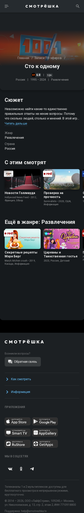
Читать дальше (16, 123)
